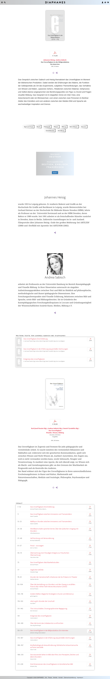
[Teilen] (56, 73)
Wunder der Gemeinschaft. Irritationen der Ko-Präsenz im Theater (53, 577)
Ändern (55, 172)
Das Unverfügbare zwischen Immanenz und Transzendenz (51, 514)
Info (46, 677)
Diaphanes (55, 2)
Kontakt (61, 677)
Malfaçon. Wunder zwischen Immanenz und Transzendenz (51, 521)
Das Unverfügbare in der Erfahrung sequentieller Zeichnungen (45, 348)
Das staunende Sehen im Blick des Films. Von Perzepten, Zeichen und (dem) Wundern (54, 655)
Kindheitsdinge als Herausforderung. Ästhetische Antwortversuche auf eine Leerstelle (54, 646)
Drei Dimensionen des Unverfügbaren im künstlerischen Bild (51, 664)
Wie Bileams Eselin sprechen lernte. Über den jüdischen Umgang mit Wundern (54, 529)
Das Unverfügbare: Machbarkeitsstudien (44, 562)
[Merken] (53, 73)
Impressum (80, 677)
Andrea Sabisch (61, 60)
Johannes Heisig (49, 60)
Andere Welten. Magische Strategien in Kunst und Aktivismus (52, 593)
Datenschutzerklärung (70, 677)
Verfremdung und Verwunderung (42, 538)
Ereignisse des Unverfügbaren (34, 359)
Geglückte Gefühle (36, 569)
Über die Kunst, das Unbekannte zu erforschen (46, 623)
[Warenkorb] (108, 2)
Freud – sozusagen (37, 545)
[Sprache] (105, 2)
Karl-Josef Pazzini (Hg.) (39, 428)
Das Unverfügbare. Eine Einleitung (35, 338)
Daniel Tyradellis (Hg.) (71, 428)
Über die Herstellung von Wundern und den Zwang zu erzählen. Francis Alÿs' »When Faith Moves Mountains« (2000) (52, 585)
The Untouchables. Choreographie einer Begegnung (48, 608)
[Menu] (2, 2)
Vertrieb (55, 677)
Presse (50, 677)
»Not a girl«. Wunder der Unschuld (42, 601)
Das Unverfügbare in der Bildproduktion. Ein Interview (49, 630)
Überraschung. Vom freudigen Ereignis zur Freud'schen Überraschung (49, 554)
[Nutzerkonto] (102, 2)
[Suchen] (5, 2)
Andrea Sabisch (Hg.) (55, 428)
